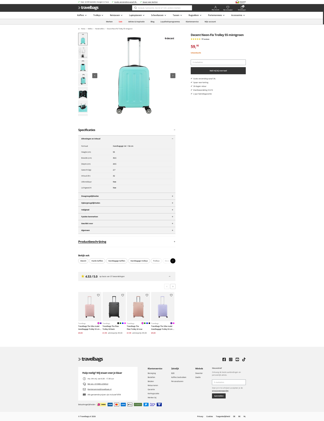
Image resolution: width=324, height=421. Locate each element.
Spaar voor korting (150, 2)
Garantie (151, 389)
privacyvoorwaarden (220, 390)
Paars (101, 323)
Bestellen (151, 377)
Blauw (123, 323)
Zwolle (197, 377)
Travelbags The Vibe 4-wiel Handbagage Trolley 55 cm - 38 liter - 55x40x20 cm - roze (89, 328)
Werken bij (152, 397)
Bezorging (152, 373)
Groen (120, 323)
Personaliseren (177, 381)
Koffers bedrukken (178, 377)
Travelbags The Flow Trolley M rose (134, 327)
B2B (172, 373)
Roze (125, 323)
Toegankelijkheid (223, 416)
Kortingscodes (153, 393)
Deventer (199, 373)
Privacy (200, 416)
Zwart (149, 323)
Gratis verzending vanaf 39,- (125, 2)
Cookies (209, 416)
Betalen (151, 381)
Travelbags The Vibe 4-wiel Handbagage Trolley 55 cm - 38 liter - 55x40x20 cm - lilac (162, 328)
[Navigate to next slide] (172, 286)
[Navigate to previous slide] (166, 286)
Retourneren (153, 385)
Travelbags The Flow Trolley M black (111, 327)
